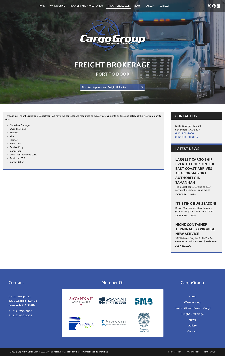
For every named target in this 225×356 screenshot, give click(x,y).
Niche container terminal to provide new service (195, 229)
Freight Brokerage (118, 6)
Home (42, 6)
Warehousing (57, 6)
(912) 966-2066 (184, 133)
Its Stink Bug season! (195, 203)
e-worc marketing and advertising (92, 352)
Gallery (150, 6)
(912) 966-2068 (21, 315)
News (137, 6)
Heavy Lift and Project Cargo (86, 6)
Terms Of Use (210, 352)
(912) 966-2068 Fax (187, 137)
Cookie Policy (174, 352)
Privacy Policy (192, 352)
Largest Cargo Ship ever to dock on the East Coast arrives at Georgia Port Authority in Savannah (195, 170)
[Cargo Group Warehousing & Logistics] (112, 34)
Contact (164, 6)
